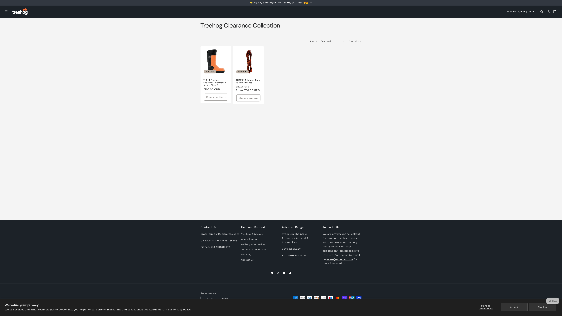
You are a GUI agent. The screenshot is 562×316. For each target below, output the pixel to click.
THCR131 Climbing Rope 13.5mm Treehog (248, 81)
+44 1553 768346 (227, 240)
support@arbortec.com (224, 234)
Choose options (216, 97)
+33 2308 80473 (220, 247)
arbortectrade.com (296, 255)
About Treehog (249, 239)
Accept (514, 307)
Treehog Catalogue (252, 234)
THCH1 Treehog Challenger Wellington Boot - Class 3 (214, 82)
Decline (542, 307)
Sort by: (313, 41)
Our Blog (246, 254)
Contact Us (247, 260)
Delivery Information (253, 244)
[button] (6, 11)
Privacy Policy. (182, 309)
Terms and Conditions (253, 249)
